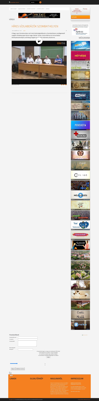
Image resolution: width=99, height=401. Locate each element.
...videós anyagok (13, 8)
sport (24, 30)
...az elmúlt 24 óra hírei (30, 8)
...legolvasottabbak (21, 8)
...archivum (47, 8)
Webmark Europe (87, 399)
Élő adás (74, 17)
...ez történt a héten (40, 8)
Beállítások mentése (20, 368)
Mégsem (13, 368)
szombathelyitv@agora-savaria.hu (79, 389)
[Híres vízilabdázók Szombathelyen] (61, 84)
